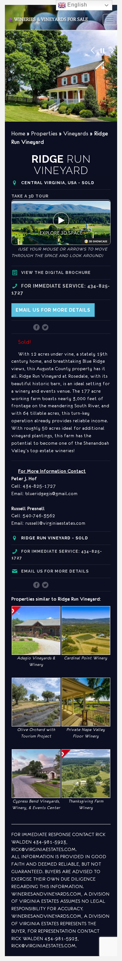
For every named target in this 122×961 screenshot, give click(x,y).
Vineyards (75, 133)
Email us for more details (53, 310)
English (76, 4)
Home (18, 133)
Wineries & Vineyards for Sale (48, 19)
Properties (44, 133)
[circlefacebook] (36, 328)
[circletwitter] (45, 328)
